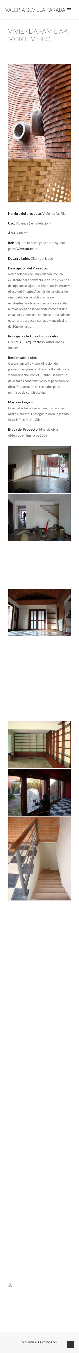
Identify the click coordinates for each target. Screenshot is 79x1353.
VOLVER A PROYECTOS (39, 1342)
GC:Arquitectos (26, 249)
